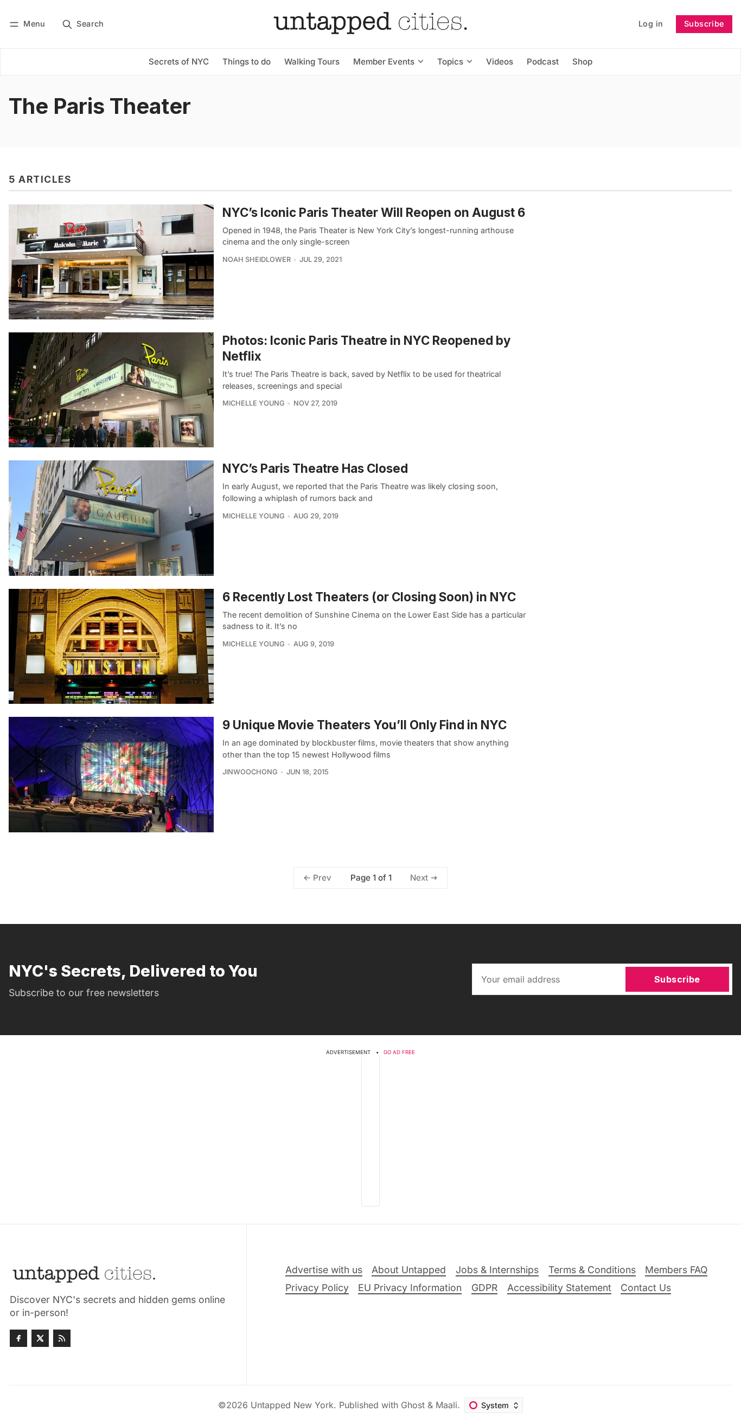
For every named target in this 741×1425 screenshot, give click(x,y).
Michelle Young (253, 403)
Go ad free (399, 1052)
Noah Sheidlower (256, 259)
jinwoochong (250, 772)
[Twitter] (40, 1338)
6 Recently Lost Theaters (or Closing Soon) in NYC (369, 596)
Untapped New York (292, 1405)
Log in (650, 23)
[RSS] (62, 1338)
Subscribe (704, 23)
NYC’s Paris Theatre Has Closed (315, 468)
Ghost (413, 1405)
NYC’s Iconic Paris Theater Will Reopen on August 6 (373, 212)
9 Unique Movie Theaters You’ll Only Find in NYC (364, 724)
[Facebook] (18, 1338)
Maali (446, 1405)
